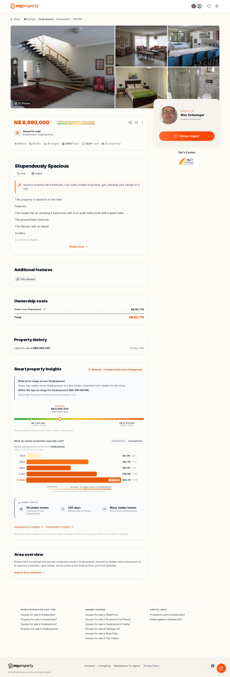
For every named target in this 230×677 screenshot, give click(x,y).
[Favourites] (209, 6)
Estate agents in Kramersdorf (166, 619)
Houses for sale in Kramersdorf (38, 614)
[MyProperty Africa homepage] (20, 666)
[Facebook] (212, 666)
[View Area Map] (17, 133)
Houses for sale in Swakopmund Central (107, 624)
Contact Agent (189, 136)
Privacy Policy (151, 665)
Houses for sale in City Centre (102, 638)
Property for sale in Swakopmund (39, 628)
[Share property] (130, 122)
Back (17, 19)
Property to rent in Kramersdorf (167, 614)
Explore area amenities (28, 572)
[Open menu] (217, 6)
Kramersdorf (63, 19)
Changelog (104, 665)
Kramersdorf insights (58, 526)
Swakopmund (46, 19)
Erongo (31, 19)
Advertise (89, 665)
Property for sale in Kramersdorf (39, 619)
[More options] (142, 122)
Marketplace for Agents (127, 665)
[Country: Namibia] (196, 6)
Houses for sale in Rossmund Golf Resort (108, 619)
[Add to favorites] (136, 122)
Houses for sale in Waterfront (101, 614)
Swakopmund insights (27, 526)
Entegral (47, 672)
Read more (77, 246)
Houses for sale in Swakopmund (39, 624)
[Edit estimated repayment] (44, 309)
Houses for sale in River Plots (101, 633)
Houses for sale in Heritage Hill (102, 628)
